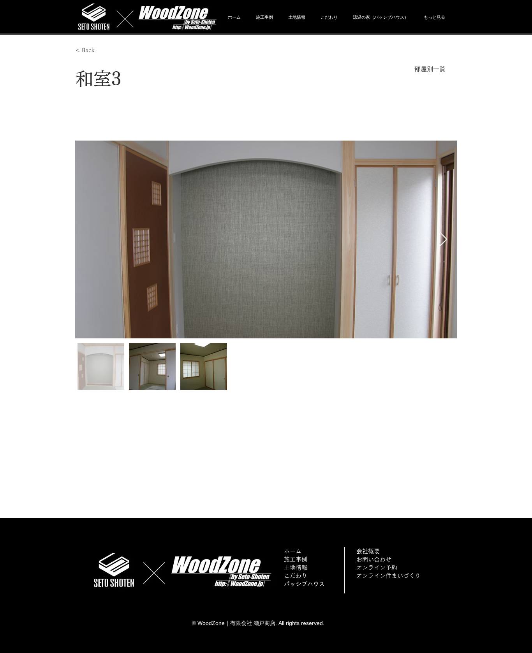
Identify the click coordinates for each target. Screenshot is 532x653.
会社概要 (368, 551)
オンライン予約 (376, 567)
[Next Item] (443, 239)
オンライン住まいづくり (388, 576)
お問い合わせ (373, 559)
